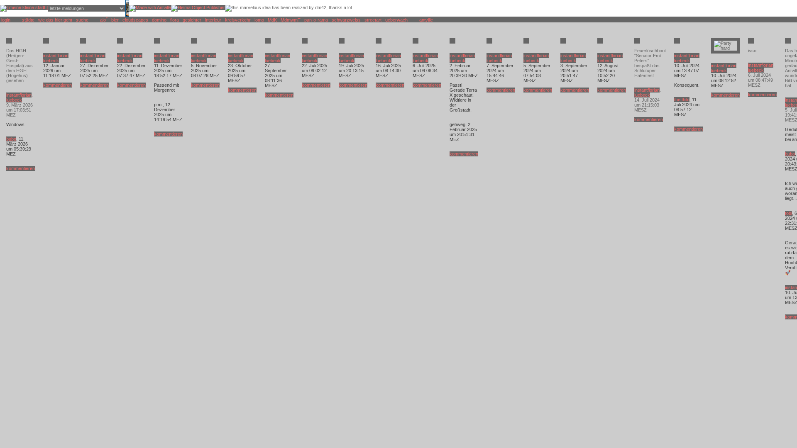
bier (115, 19)
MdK (272, 19)
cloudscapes (135, 19)
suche (82, 19)
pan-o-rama (316, 19)
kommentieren (20, 168)
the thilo (681, 99)
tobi (788, 213)
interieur (213, 19)
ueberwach (396, 19)
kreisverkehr (238, 19)
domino (159, 19)
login (5, 19)
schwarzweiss (346, 19)
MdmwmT (290, 19)
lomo (259, 19)
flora (174, 19)
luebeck (14, 99)
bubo (11, 138)
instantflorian (19, 95)
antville (426, 19)
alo (103, 19)
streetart (373, 19)
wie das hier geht (55, 19)
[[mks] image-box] (127, 14)
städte (28, 19)
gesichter (192, 19)
